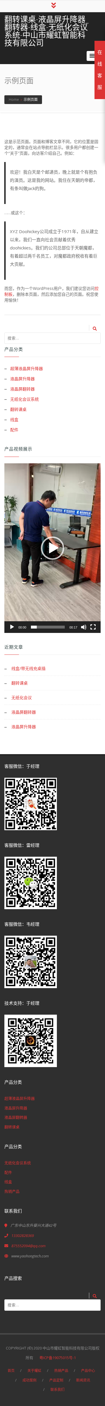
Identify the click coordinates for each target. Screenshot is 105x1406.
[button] (92, 56)
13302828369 (22, 1235)
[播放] (12, 627)
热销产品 (12, 1191)
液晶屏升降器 (22, 378)
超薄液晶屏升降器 (26, 368)
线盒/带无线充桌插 (28, 668)
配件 (14, 429)
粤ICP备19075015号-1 (59, 1357)
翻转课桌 (18, 409)
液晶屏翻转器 (22, 389)
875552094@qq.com (28, 1245)
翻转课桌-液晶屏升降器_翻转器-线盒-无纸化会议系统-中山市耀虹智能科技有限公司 (46, 30)
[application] (52, 548)
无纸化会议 (21, 697)
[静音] (84, 627)
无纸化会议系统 (24, 399)
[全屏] (93, 627)
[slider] (48, 627)
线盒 (14, 419)
